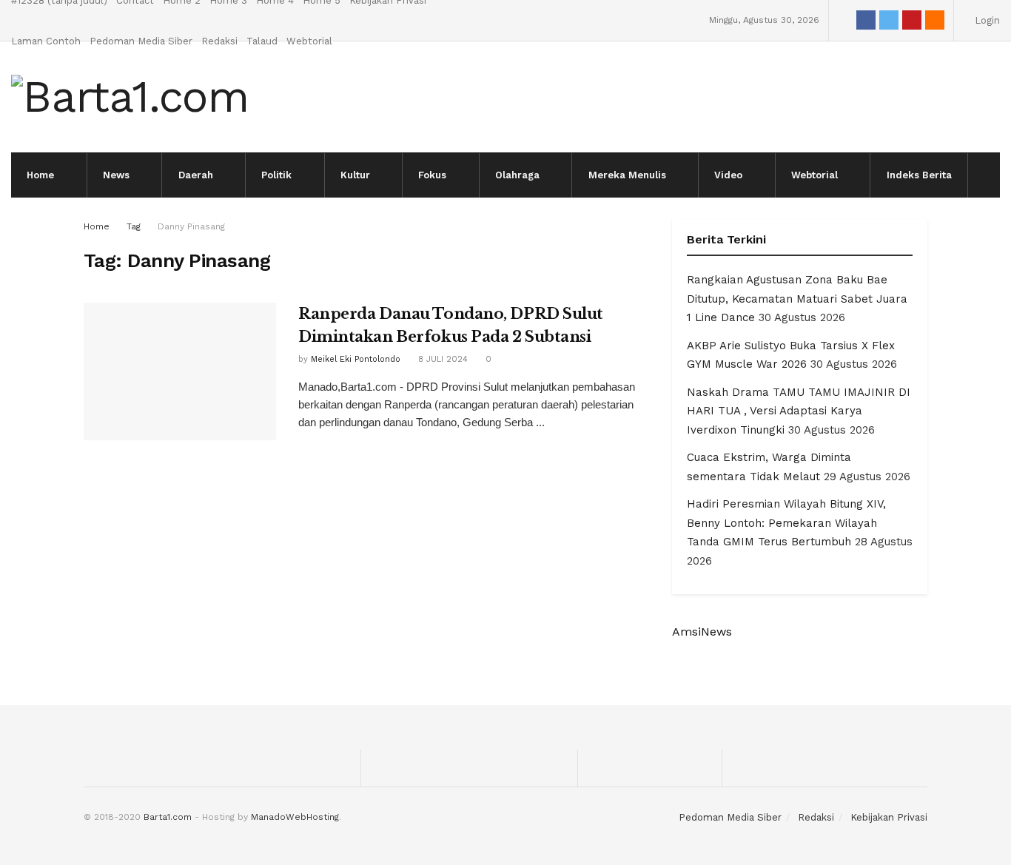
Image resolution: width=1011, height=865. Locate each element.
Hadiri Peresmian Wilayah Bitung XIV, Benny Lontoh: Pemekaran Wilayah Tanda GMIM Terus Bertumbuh (786, 522)
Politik (276, 175)
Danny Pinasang (191, 226)
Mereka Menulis (627, 175)
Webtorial (309, 41)
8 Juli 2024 (441, 359)
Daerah (195, 175)
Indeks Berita (919, 175)
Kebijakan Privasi (888, 817)
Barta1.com (168, 817)
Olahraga (517, 175)
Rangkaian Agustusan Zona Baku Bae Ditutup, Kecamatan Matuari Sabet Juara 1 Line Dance (797, 298)
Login (986, 20)
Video (728, 175)
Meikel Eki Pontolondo (355, 359)
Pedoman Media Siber (141, 41)
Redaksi (219, 41)
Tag (134, 226)
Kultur (355, 175)
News (116, 175)
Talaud (262, 41)
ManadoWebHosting (295, 817)
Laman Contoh (46, 41)
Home (40, 175)
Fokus (432, 175)
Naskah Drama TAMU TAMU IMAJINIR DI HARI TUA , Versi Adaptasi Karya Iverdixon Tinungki (798, 411)
